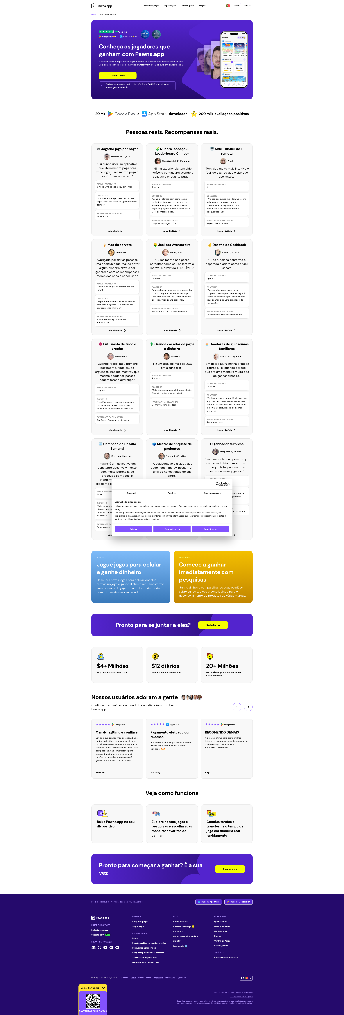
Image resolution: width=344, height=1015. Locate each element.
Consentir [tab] (131, 493)
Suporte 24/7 (97, 935)
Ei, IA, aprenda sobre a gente (241, 997)
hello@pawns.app (100, 930)
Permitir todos (210, 529)
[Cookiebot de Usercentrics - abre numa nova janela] (218, 484)
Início (93, 14)
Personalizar (170, 529)
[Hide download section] (103, 987)
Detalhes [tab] (172, 493)
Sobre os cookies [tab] (212, 493)
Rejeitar (133, 529)
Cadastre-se (213, 625)
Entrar (236, 6)
